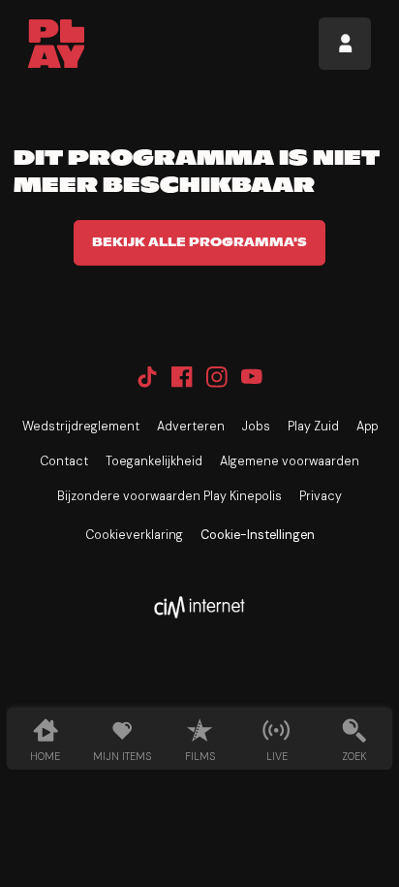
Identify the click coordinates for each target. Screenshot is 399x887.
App (367, 426)
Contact (64, 461)
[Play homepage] (56, 43)
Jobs (256, 426)
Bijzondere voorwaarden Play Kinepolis (169, 496)
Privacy (320, 496)
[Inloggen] (345, 43)
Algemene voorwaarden (289, 461)
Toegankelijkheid (154, 461)
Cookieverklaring (134, 535)
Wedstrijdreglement (80, 426)
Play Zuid (313, 426)
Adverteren (191, 426)
